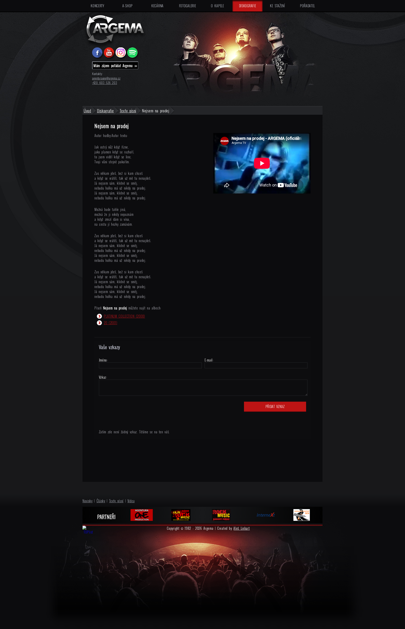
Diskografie (247, 5)
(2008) (124, 316)
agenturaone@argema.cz (106, 78)
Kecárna (157, 5)
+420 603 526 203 (104, 82)
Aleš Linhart (241, 528)
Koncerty (97, 5)
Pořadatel (307, 5)
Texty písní (116, 500)
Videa (131, 500)
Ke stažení (277, 5)
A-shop (127, 5)
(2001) (110, 322)
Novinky (87, 500)
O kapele (217, 5)
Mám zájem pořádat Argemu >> (115, 65)
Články (101, 500)
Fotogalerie (187, 5)
